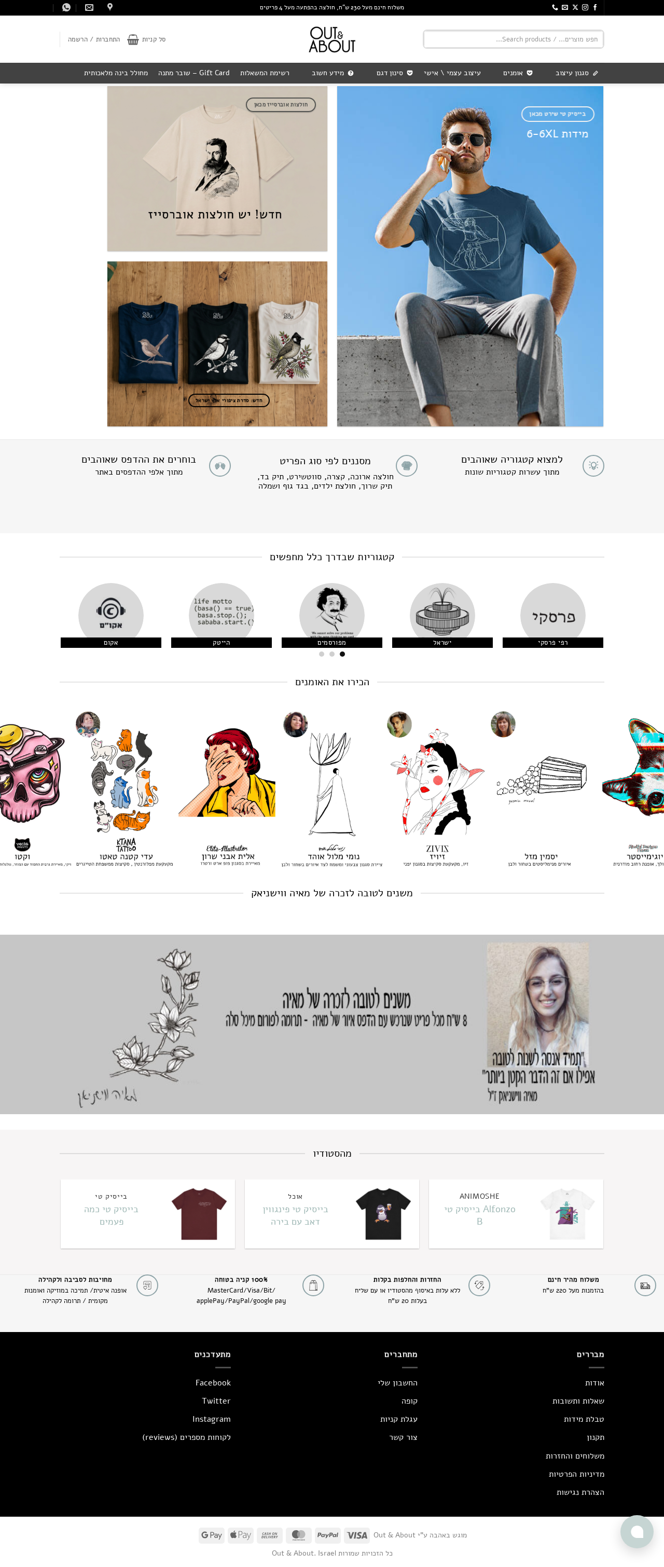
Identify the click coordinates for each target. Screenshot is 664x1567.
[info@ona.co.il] (87, 7)
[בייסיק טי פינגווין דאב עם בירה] (382, 1214)
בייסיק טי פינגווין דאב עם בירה (295, 1215)
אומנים (513, 73)
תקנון (595, 1437)
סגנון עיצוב (572, 73)
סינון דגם (390, 73)
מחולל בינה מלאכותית (116, 73)
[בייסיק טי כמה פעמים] (198, 1214)
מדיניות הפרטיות (576, 1474)
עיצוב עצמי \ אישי (452, 73)
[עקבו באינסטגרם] (585, 7)
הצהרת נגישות (580, 1492)
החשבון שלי (398, 1383)
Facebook (213, 1383)
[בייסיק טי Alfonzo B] (566, 1214)
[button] (146, 39)
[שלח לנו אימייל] (565, 7)
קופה (410, 1401)
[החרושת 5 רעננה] (109, 7)
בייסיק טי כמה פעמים (111, 1215)
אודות (594, 1383)
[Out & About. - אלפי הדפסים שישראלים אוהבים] (332, 39)
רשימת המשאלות (264, 73)
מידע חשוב (328, 73)
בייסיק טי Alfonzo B (480, 1215)
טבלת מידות (584, 1419)
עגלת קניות (399, 1419)
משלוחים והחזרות (575, 1456)
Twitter (216, 1401)
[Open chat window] (637, 1531)
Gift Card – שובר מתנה (194, 73)
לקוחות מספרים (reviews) (186, 1437)
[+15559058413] (65, 7)
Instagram (211, 1419)
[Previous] (584, 623)
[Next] (72, 623)
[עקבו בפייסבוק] (595, 7)
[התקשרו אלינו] (555, 7)
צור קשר (403, 1437)
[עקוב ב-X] (575, 7)
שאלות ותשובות (578, 1401)
